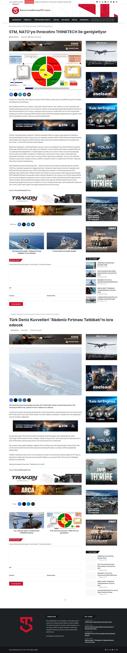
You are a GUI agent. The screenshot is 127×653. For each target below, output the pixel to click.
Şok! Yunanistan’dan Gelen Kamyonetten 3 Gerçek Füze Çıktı (107, 273)
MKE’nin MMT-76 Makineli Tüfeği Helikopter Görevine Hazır (106, 290)
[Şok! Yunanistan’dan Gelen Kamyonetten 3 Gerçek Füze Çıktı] (91, 273)
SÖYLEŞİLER (65, 20)
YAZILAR (56, 20)
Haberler (19, 26)
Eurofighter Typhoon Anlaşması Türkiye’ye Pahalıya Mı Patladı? (53, 2)
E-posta (12, 295)
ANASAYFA (17, 20)
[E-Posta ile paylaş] (29, 94)
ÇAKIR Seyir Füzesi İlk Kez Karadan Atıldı (105, 264)
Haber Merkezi (15, 37)
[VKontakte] (24, 94)
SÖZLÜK (74, 20)
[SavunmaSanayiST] (63, 10)
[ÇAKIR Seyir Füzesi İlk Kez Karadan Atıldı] (91, 265)
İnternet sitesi (51, 295)
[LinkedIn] (20, 94)
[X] (15, 94)
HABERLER (27, 20)
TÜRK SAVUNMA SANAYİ (42, 20)
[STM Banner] (45, 126)
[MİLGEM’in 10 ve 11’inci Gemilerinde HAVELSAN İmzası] (91, 282)
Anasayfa (13, 26)
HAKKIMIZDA (84, 20)
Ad (10, 288)
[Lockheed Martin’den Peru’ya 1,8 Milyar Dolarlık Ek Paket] (91, 299)
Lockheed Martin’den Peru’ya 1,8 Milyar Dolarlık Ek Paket (107, 298)
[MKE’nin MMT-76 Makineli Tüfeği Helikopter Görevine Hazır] (91, 290)
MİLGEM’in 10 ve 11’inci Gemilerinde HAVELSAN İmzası (107, 281)
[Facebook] (11, 94)
